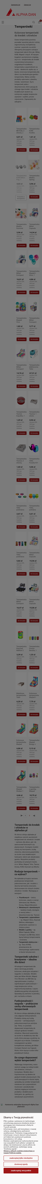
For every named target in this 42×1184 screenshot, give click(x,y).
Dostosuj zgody (21, 1164)
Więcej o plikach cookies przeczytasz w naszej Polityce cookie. (19, 1152)
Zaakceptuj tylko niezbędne (21, 1158)
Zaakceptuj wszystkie (21, 1170)
